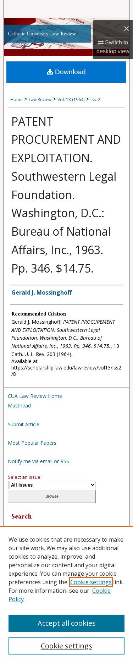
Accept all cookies (67, 623)
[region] (66, 594)
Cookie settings (91, 582)
